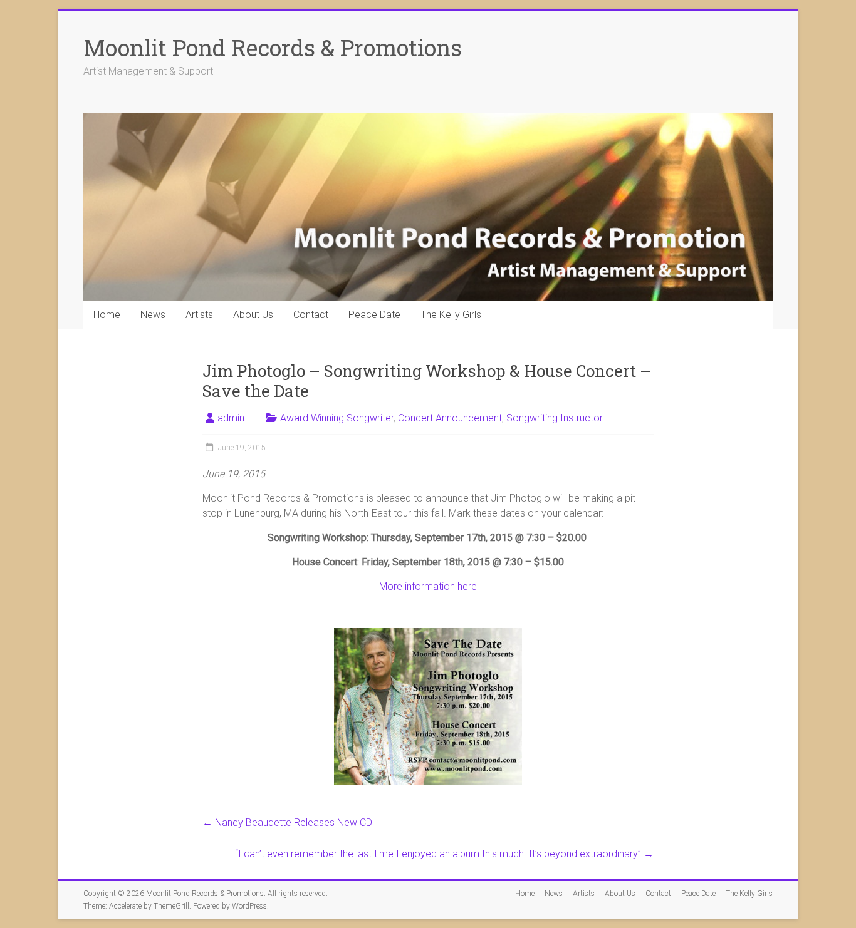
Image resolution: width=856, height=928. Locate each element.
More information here (428, 586)
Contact (310, 315)
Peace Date (374, 315)
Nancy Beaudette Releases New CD (287, 822)
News (152, 315)
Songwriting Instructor (554, 418)
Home (106, 315)
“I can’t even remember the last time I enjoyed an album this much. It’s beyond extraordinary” (444, 854)
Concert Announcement (450, 418)
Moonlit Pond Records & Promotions (272, 48)
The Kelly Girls (450, 315)
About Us (253, 315)
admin (230, 418)
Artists (199, 315)
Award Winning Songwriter (337, 418)
